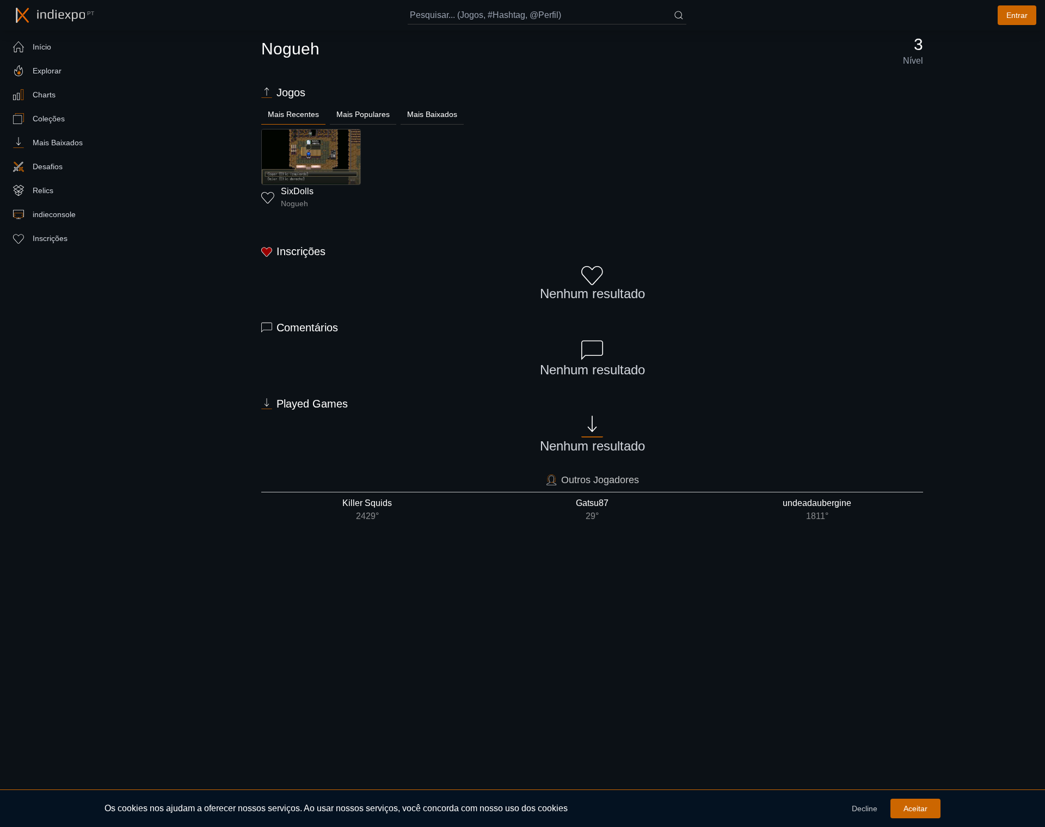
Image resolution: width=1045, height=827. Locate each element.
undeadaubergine (817, 509)
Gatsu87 (592, 509)
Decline (864, 808)
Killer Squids (367, 509)
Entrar (1017, 15)
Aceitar (915, 808)
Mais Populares (363, 114)
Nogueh (294, 203)
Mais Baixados (432, 114)
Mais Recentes (293, 114)
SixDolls (297, 191)
